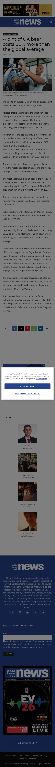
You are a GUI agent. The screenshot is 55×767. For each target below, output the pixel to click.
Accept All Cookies (27, 386)
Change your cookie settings (27, 394)
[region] (27, 383)
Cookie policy (41, 379)
